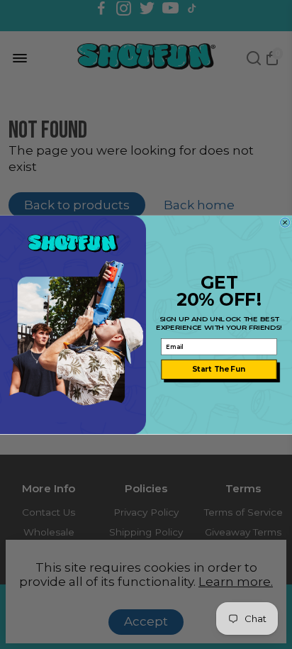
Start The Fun (219, 369)
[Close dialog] (285, 222)
